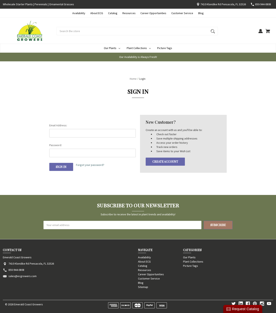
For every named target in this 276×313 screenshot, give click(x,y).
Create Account (165, 161)
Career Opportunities (153, 13)
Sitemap (143, 287)
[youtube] (269, 303)
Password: (55, 145)
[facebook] (248, 303)
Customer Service (182, 13)
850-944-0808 (263, 4)
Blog (201, 13)
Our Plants (110, 48)
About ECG (96, 13)
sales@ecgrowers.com (22, 276)
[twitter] (234, 303)
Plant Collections (137, 48)
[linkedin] (241, 303)
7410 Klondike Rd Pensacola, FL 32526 (223, 4)
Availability (78, 13)
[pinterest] (255, 303)
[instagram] (262, 303)
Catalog (112, 13)
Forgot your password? (90, 165)
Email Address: (58, 125)
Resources (129, 13)
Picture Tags (164, 48)
